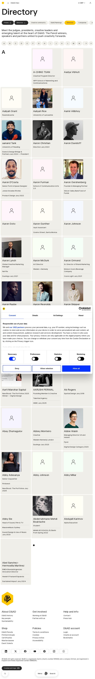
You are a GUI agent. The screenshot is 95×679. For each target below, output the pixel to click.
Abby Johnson (41, 475)
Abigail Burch (40, 651)
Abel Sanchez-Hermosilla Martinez (13, 564)
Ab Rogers (70, 389)
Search (52, 673)
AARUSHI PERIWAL (43, 389)
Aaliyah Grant (9, 111)
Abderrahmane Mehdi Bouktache (45, 520)
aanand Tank (9, 143)
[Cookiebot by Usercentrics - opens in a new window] (80, 308)
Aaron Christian (41, 143)
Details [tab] (35, 315)
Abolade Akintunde (74, 651)
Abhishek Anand (42, 562)
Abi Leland (70, 562)
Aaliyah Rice (40, 111)
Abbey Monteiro (42, 431)
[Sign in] (90, 3)
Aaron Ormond (72, 260)
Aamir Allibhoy (72, 111)
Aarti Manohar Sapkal (14, 389)
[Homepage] (46, 673)
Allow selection (46, 368)
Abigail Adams (10, 651)
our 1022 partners (17, 327)
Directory (20, 22)
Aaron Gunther (41, 223)
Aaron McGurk (41, 260)
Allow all (76, 368)
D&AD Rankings (56, 22)
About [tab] (81, 315)
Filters (6, 22)
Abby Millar (70, 475)
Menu (40, 673)
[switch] (35, 359)
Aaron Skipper (72, 304)
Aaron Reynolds (42, 304)
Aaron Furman (41, 182)
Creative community (38, 22)
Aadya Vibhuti (72, 72)
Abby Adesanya (11, 475)
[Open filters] (5, 673)
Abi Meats (8, 609)
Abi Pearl (38, 609)
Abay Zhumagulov (12, 431)
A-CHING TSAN (41, 72)
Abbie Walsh (71, 431)
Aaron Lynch (9, 260)
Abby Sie (7, 518)
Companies (82, 22)
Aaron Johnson (72, 223)
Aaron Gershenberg (75, 182)
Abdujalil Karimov (73, 518)
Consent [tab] (12, 315)
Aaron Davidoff (72, 143)
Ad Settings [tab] (58, 315)
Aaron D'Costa (10, 182)
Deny (17, 368)
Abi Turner (70, 609)
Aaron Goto (8, 223)
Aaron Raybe (9, 304)
